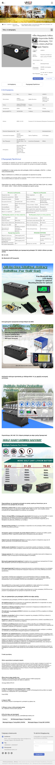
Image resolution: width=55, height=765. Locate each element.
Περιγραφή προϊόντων (33, 84)
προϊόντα (9, 24)
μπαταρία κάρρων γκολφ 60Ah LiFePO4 (14, 722)
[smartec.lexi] (12, 753)
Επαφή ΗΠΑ (39, 754)
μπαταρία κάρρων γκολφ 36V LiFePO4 (38, 722)
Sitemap (16, 761)
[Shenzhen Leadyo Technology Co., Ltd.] (28, 3)
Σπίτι (5, 24)
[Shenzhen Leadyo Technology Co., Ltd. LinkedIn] (6, 753)
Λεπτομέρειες (12, 84)
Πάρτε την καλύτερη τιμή (39, 78)
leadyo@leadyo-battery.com (10, 749)
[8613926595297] (9, 753)
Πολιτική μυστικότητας (8, 761)
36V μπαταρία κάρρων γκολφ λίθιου (21, 719)
